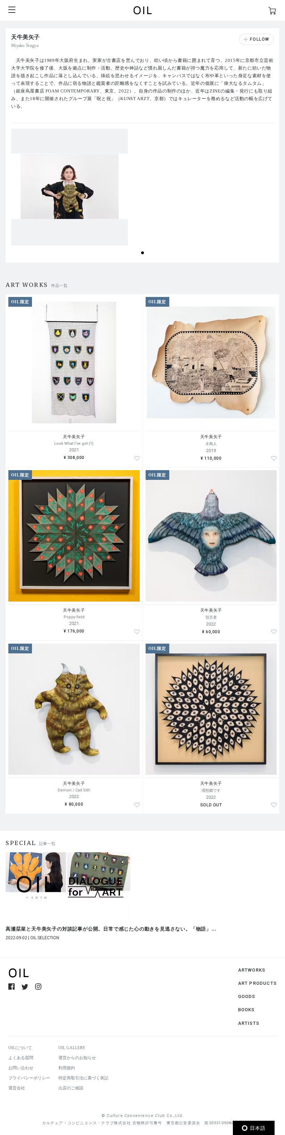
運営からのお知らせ (77, 1057)
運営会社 (16, 1088)
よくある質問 (20, 1057)
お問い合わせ (20, 1067)
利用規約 (66, 1067)
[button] (142, 252)
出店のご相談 (70, 1088)
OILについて (20, 1047)
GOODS (246, 996)
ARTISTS (248, 1023)
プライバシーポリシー (29, 1078)
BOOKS (246, 1009)
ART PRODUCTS (257, 983)
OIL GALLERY (72, 1047)
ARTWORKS (252, 970)
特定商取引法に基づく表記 (83, 1078)
